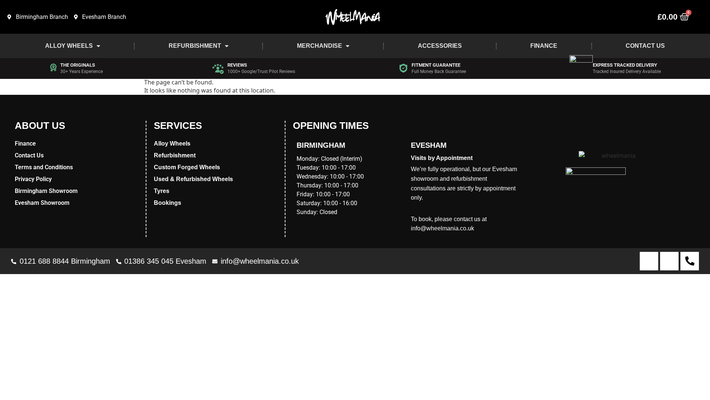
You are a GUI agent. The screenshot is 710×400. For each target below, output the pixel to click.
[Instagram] (669, 261)
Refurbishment (195, 46)
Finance (543, 46)
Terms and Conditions (44, 167)
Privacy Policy (33, 179)
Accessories (440, 46)
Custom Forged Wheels (187, 167)
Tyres (161, 191)
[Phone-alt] (689, 261)
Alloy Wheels (69, 46)
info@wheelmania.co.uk (442, 228)
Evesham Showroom (42, 202)
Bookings (167, 203)
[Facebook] (649, 261)
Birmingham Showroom (46, 190)
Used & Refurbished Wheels (193, 179)
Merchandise (319, 46)
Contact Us (645, 46)
